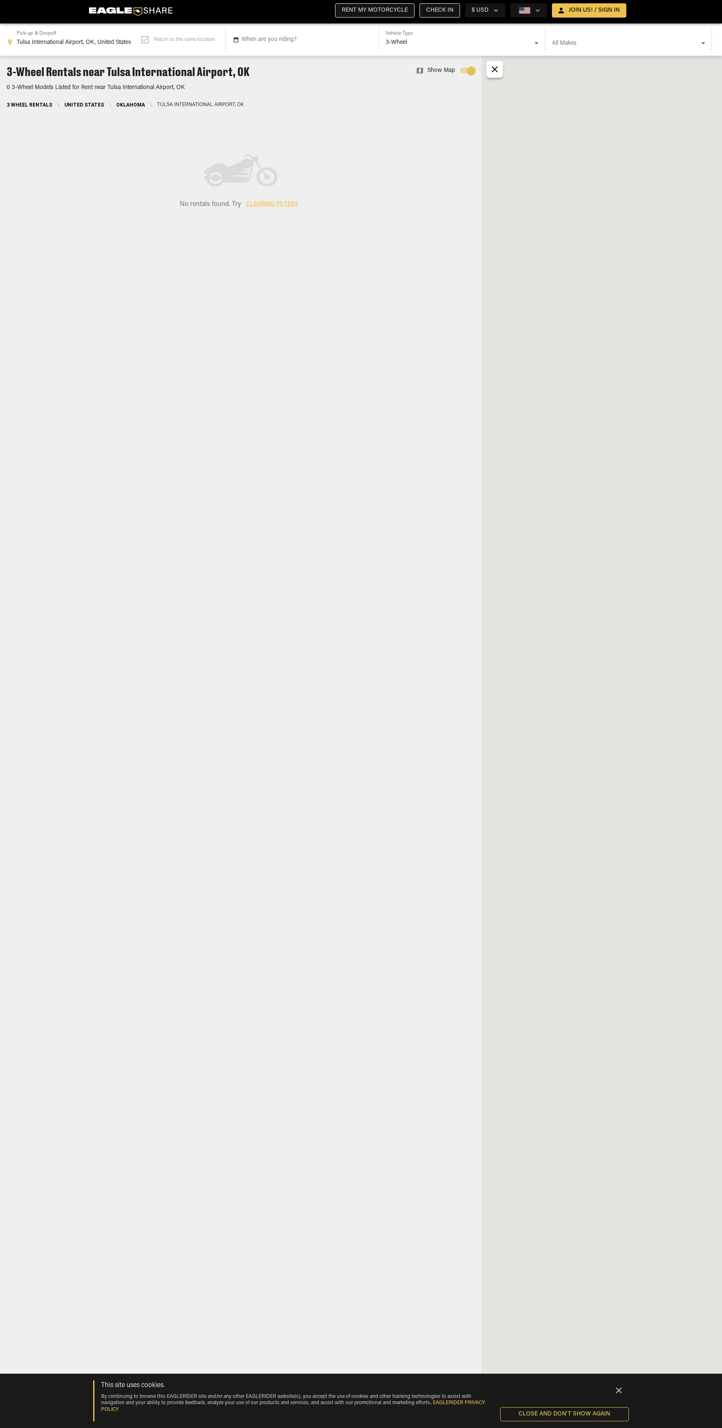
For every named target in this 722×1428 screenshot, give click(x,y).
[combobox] (74, 40)
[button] (374, 10)
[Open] (536, 43)
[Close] (619, 1390)
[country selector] (528, 10)
